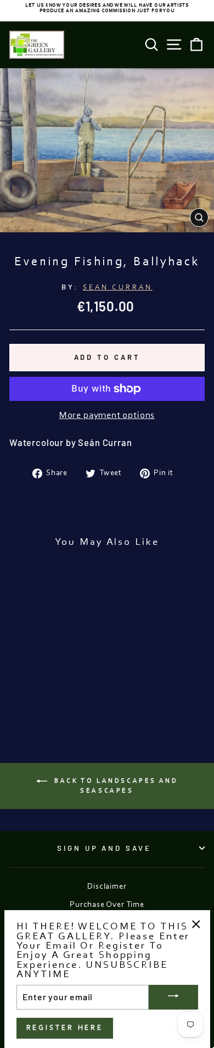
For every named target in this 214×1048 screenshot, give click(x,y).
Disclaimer (106, 887)
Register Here (65, 1028)
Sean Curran (118, 287)
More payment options (107, 415)
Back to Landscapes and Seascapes (115, 786)
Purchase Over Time (107, 905)
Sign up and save (104, 848)
